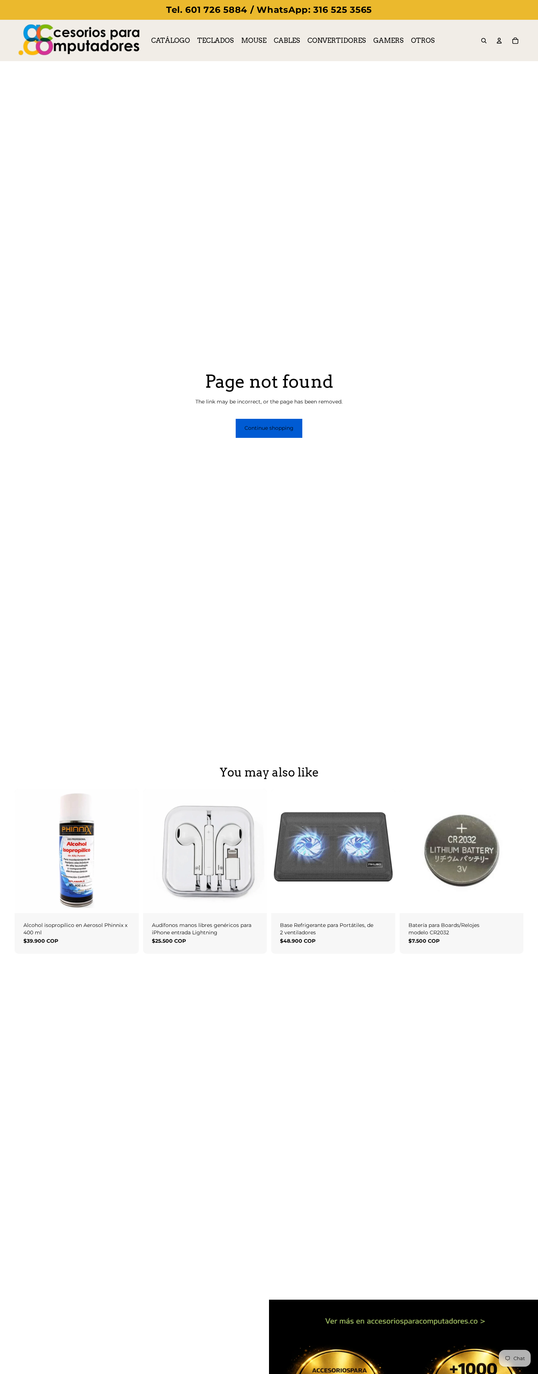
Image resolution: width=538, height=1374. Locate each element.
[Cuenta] (499, 41)
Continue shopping (269, 428)
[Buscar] (484, 41)
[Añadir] (127, 901)
